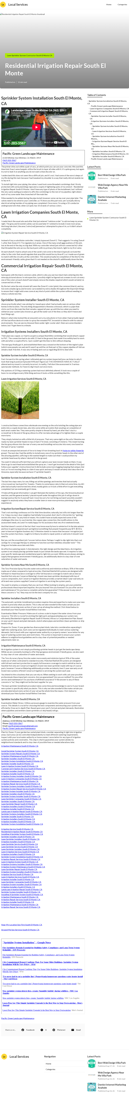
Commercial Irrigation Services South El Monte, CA (23, 768)
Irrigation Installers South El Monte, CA (18, 806)
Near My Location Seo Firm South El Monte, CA (21, 924)
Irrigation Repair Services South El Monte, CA (20, 784)
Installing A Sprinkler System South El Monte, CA (22, 834)
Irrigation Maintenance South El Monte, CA (19, 746)
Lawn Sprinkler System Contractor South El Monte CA (29, 55)
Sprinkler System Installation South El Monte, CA (22, 761)
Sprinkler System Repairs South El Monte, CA (20, 753)
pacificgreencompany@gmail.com (23, 726)
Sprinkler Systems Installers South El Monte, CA (21, 786)
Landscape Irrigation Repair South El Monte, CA (21, 811)
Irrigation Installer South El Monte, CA (17, 773)
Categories (122, 4)
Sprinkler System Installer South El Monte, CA (20, 791)
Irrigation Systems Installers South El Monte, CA (21, 864)
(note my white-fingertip (73, 450)
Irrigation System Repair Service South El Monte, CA (23, 789)
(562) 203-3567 (9, 160)
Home (108, 4)
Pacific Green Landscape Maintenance (19, 163)
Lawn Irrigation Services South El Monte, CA (20, 851)
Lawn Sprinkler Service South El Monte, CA (19, 844)
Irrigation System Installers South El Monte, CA (21, 776)
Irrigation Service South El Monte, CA (17, 829)
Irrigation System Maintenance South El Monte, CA (23, 867)
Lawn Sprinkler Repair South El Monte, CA (19, 804)
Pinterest (61, 1030)
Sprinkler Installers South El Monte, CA (18, 758)
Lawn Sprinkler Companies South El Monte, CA (21, 799)
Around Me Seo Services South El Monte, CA (20, 929)
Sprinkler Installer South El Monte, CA (17, 763)
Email (78, 1030)
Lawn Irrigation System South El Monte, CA (19, 766)
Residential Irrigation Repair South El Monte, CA (22, 831)
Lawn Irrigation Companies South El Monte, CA (21, 778)
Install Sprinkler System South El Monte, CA (20, 751)
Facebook (30, 1030)
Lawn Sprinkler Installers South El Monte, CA (20, 839)
